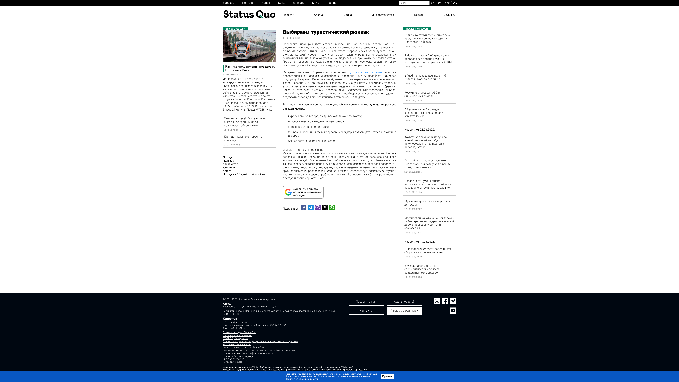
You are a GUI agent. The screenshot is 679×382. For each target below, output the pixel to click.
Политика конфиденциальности (301, 379)
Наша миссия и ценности (237, 335)
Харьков (228, 2)
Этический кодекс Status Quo (239, 332)
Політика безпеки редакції (238, 356)
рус (455, 2)
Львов (266, 2)
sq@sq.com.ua (239, 322)
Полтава (248, 2)
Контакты (229, 318)
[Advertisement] (339, 225)
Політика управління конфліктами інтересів (248, 353)
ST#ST (316, 2)
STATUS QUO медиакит (235, 338)
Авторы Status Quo (234, 328)
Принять (387, 376)
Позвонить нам (366, 301)
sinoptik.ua (258, 174)
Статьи (319, 14)
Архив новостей (404, 301)
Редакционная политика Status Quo (243, 347)
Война (348, 14)
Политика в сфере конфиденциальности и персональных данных (260, 341)
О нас (332, 2)
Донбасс (298, 2)
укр (447, 2)
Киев (281, 2)
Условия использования (237, 344)
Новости (288, 14)
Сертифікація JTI (232, 362)
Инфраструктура (383, 14)
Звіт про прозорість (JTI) (237, 359)
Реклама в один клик (404, 310)
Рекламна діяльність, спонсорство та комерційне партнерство (259, 350)
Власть (419, 14)
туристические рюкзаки (365, 72)
